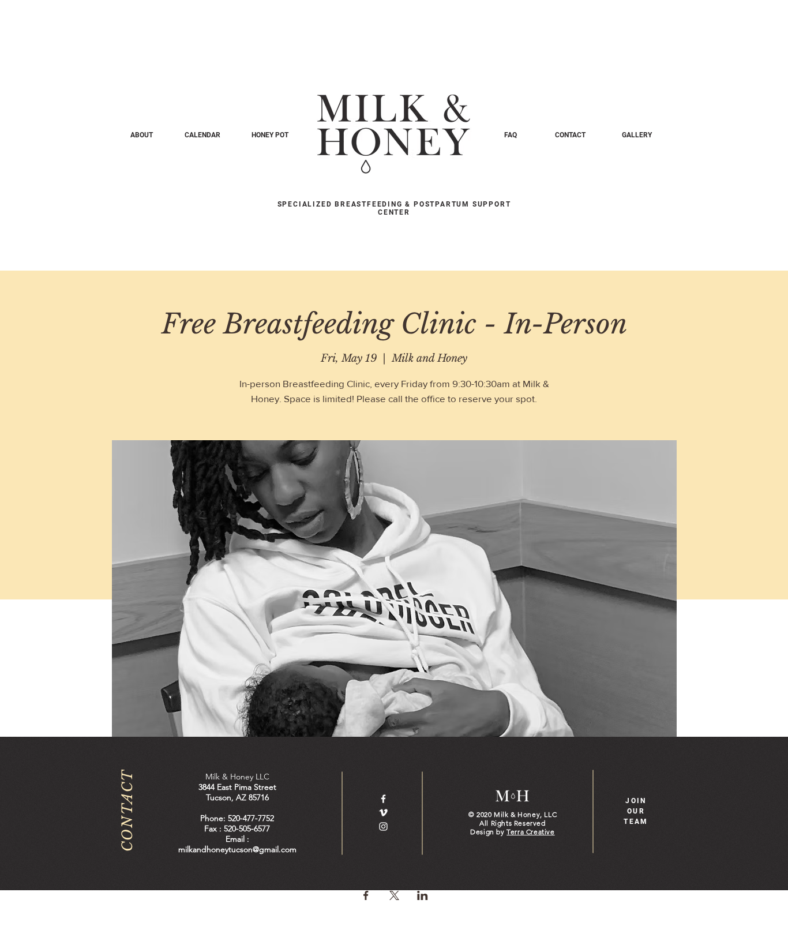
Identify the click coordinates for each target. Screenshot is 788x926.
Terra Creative (530, 831)
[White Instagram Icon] (383, 826)
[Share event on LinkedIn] (422, 895)
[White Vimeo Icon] (383, 812)
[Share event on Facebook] (366, 895)
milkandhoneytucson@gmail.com (237, 849)
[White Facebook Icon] (383, 798)
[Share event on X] (394, 895)
